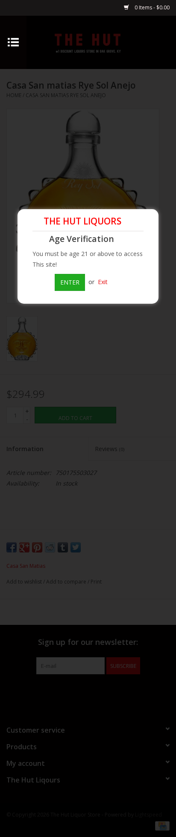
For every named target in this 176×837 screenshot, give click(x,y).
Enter (69, 282)
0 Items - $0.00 (151, 7)
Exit (103, 282)
